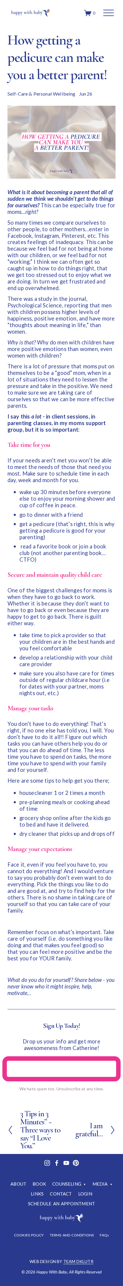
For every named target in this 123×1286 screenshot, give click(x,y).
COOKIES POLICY (29, 1235)
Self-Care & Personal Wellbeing (41, 93)
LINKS (37, 1193)
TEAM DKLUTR (78, 1261)
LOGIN (85, 1193)
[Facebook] (57, 1163)
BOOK (39, 1184)
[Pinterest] (76, 1163)
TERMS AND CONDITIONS (72, 1235)
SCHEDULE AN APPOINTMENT (61, 1203)
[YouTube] (66, 1163)
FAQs (104, 1235)
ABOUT (18, 1184)
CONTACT (61, 1193)
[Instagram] (47, 1163)
